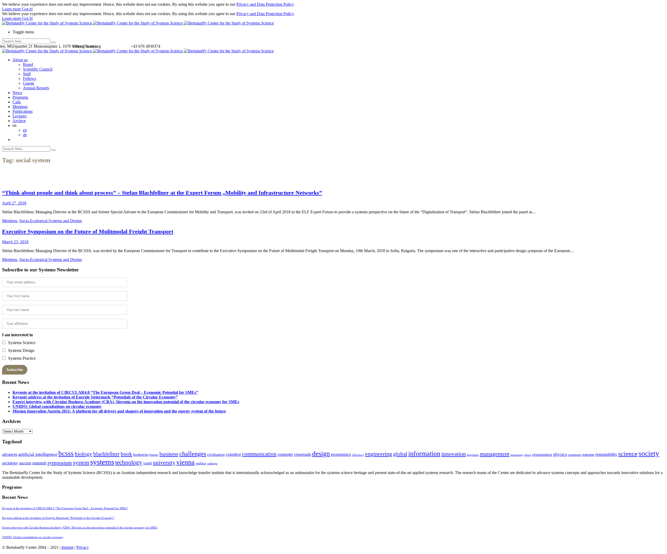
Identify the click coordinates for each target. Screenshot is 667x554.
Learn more (12, 9)
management (494, 454)
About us (20, 60)
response (588, 455)
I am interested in (17, 335)
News (17, 92)
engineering (378, 454)
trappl (147, 463)
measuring (516, 454)
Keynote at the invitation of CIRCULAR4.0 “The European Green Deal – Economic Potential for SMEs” (105, 392)
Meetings (20, 106)
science (628, 453)
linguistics (473, 454)
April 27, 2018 (14, 203)
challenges (192, 453)
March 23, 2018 (15, 242)
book (126, 454)
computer (285, 454)
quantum (574, 455)
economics (341, 454)
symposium (59, 462)
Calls (17, 102)
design (321, 453)
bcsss (66, 453)
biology (83, 454)
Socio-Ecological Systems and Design (50, 221)
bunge (154, 455)
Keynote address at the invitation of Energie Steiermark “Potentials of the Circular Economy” (95, 397)
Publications (23, 111)
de (25, 135)
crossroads (302, 454)
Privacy (82, 547)
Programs (20, 97)
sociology (10, 462)
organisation (542, 454)
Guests (28, 83)
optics (527, 454)
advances (9, 454)
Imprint (67, 547)
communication (259, 454)
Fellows (29, 78)
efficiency (358, 454)
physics (560, 454)
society (649, 453)
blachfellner (106, 454)
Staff (27, 74)
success (25, 463)
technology (128, 462)
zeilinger (212, 463)
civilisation (216, 454)
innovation (453, 454)
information (424, 453)
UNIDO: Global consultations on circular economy (57, 406)
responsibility (606, 454)
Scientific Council (37, 69)
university (164, 462)
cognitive (233, 454)
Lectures (20, 116)
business (168, 454)
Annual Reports (36, 88)
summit (39, 462)
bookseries (141, 455)
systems (102, 462)
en (25, 130)
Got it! (27, 9)
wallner (201, 463)
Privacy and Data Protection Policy (265, 4)
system (81, 462)
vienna (185, 462)
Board (28, 64)
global (400, 454)
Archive (19, 121)
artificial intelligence (37, 454)
